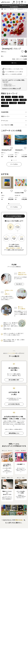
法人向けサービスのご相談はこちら (10, 88)
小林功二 (3, 195)
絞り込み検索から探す (14, 379)
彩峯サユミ (3, 51)
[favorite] (22, 51)
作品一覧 (11, 9)
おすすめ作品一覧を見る (14, 404)
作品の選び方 (19, 284)
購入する (14, 63)
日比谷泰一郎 (17, 195)
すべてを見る (14, 164)
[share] (26, 51)
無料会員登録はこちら (14, 433)
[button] (14, 112)
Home (5, 9)
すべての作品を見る (14, 6)
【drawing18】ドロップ (22, 9)
